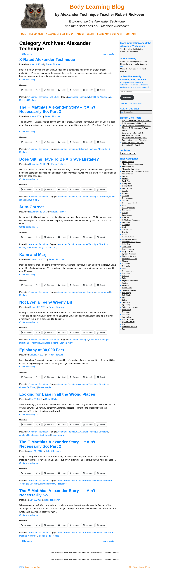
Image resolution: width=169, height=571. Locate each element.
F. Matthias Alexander (99, 97)
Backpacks (126, 183)
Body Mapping (128, 188)
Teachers (126, 314)
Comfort (125, 196)
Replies (31, 100)
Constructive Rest (35, 435)
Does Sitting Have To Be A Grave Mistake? (59, 159)
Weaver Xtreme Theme (141, 567)
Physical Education (130, 280)
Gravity (22, 387)
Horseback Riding (129, 239)
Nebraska (126, 266)
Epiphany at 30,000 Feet (41, 350)
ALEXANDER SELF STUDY (60, 34)
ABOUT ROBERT (85, 34)
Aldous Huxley (128, 166)
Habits (124, 234)
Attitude (125, 178)
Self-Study (54, 97)
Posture (125, 285)
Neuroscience (128, 271)
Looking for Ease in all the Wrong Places (57, 394)
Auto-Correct (31, 207)
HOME (23, 34)
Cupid (124, 205)
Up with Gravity (128, 322)
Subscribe (127, 98)
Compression (127, 198)
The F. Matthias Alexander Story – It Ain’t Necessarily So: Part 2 (57, 444)
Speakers (126, 302)
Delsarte (82, 149)
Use (123, 324)
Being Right (127, 186)
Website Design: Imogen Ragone (105, 552)
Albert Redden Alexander (69, 480)
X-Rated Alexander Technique (47, 59)
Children (125, 193)
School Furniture (129, 290)
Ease (47, 435)
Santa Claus (127, 288)
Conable (125, 200)
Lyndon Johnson (129, 254)
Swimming (126, 310)
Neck (124, 268)
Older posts (25, 54)
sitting (22, 200)
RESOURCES (36, 34)
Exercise (125, 217)
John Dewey (127, 244)
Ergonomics (127, 215)
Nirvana (125, 276)
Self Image (126, 293)
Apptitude (126, 176)
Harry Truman (128, 237)
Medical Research (129, 259)
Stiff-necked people (130, 307)
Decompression (128, 208)
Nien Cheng (127, 273)
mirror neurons (102, 292)
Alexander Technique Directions (93, 197)
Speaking (126, 305)
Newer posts (109, 54)
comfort (22, 435)
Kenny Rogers (128, 249)
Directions (126, 210)
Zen (123, 329)
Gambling (126, 225)
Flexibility (126, 222)
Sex (123, 297)
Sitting (124, 300)
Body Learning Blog (32, 567)
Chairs (125, 191)
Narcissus (126, 263)
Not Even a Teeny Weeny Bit (45, 302)
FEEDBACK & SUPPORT (109, 34)
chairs (112, 197)
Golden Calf (127, 229)
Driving (22, 247)
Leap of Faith (127, 251)
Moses (125, 261)
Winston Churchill (129, 327)
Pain (124, 278)
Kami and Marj (32, 254)
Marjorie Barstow (86, 292)
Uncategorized (128, 319)
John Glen (126, 246)
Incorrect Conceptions (131, 242)
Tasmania (42, 536)
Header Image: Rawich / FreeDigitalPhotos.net (70, 552)
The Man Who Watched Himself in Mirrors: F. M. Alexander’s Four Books (136, 128)
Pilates (125, 283)
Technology (127, 317)
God (124, 227)
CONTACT (131, 34)
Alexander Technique (38, 97)
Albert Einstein (128, 162)
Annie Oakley (127, 174)
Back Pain (126, 181)
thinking (54, 343)
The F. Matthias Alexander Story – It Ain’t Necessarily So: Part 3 (57, 109)
